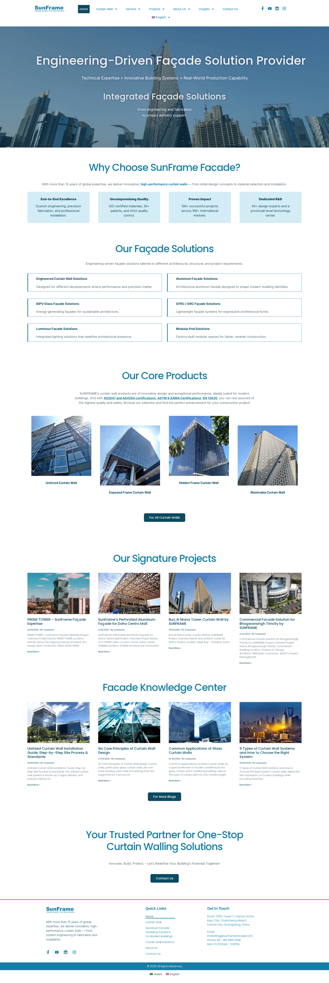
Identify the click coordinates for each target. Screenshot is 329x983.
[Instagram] (284, 8)
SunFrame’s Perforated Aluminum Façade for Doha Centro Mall (126, 621)
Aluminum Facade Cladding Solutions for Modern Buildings (159, 932)
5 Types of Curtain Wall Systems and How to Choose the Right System (267, 752)
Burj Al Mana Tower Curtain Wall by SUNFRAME (199, 621)
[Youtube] (270, 8)
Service (131, 9)
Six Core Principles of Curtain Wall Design (126, 750)
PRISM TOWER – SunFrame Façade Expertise (56, 621)
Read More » (33, 651)
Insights (204, 9)
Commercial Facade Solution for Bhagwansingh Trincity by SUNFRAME (267, 623)
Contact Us (230, 9)
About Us (179, 9)
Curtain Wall (104, 9)
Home (84, 9)
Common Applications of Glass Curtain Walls (195, 750)
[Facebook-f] (263, 8)
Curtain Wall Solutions (159, 942)
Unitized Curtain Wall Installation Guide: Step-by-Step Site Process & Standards (57, 752)
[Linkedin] (277, 8)
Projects (154, 9)
